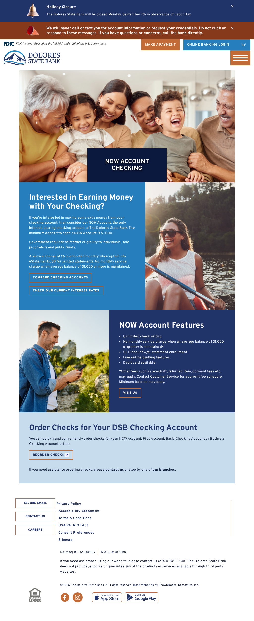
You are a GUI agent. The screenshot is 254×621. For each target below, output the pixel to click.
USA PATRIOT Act (73, 525)
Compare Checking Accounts (60, 278)
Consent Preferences (76, 533)
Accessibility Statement (79, 511)
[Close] (232, 6)
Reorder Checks (48, 455)
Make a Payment (160, 45)
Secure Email (35, 503)
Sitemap (65, 540)
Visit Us (130, 393)
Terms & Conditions (74, 518)
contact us (114, 470)
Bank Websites (143, 585)
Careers (35, 530)
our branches (164, 470)
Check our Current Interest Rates (66, 290)
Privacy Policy (68, 504)
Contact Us (35, 516)
